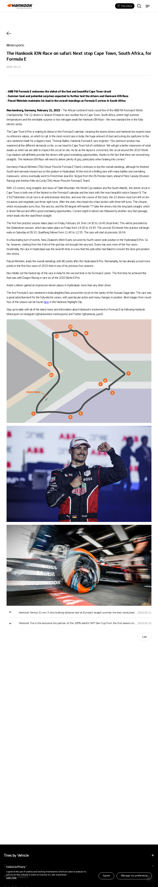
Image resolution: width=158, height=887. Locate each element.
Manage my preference (134, 875)
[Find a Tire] (139, 6)
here (46, 302)
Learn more (11, 877)
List (144, 636)
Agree (106, 875)
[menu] (147, 6)
